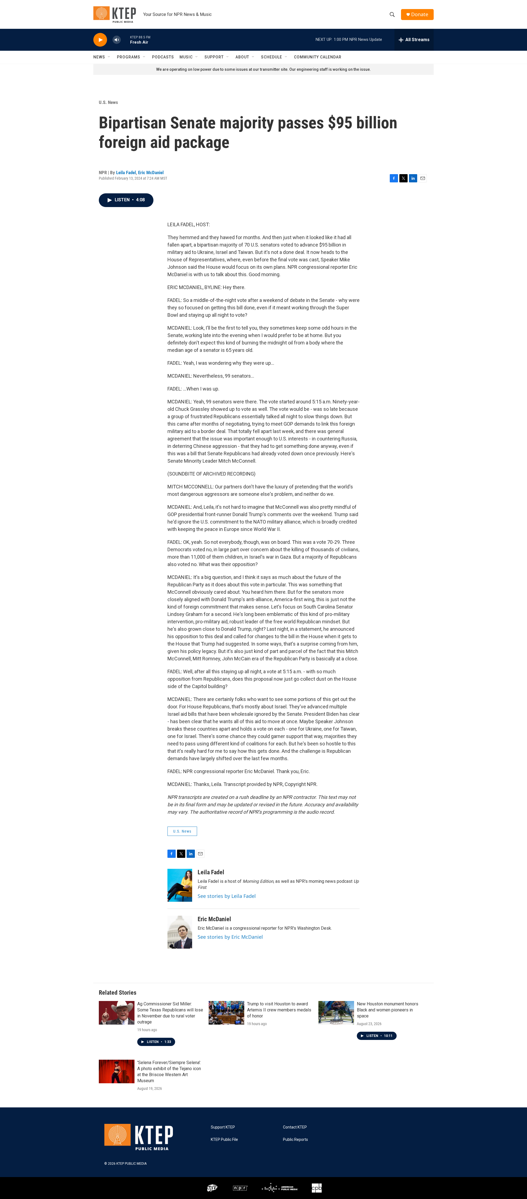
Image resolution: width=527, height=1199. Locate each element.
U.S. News (108, 102)
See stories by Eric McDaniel (230, 937)
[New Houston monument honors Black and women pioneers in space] (336, 1013)
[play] (100, 40)
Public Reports (295, 1140)
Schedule (271, 57)
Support (214, 57)
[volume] (116, 40)
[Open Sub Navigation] (109, 57)
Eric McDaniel (151, 172)
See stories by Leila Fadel (227, 896)
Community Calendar (317, 57)
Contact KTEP (295, 1127)
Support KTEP (223, 1127)
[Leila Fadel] (179, 885)
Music (186, 57)
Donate (419, 14)
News (99, 57)
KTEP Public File (224, 1140)
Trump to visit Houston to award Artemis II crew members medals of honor (279, 1010)
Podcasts (163, 57)
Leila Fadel (126, 172)
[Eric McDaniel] (179, 932)
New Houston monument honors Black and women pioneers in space (387, 1010)
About (242, 57)
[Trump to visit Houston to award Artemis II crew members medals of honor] (226, 1013)
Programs (128, 57)
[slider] (125, 40)
